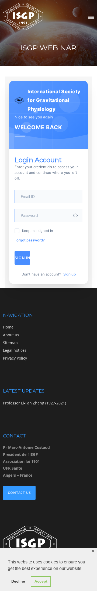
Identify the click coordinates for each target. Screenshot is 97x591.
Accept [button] (40, 581)
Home (8, 327)
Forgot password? (30, 240)
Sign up (69, 274)
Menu (91, 18)
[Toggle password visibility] (75, 215)
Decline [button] (18, 581)
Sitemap (10, 342)
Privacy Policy (15, 358)
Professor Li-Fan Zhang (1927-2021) (34, 403)
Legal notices (14, 350)
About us (11, 334)
